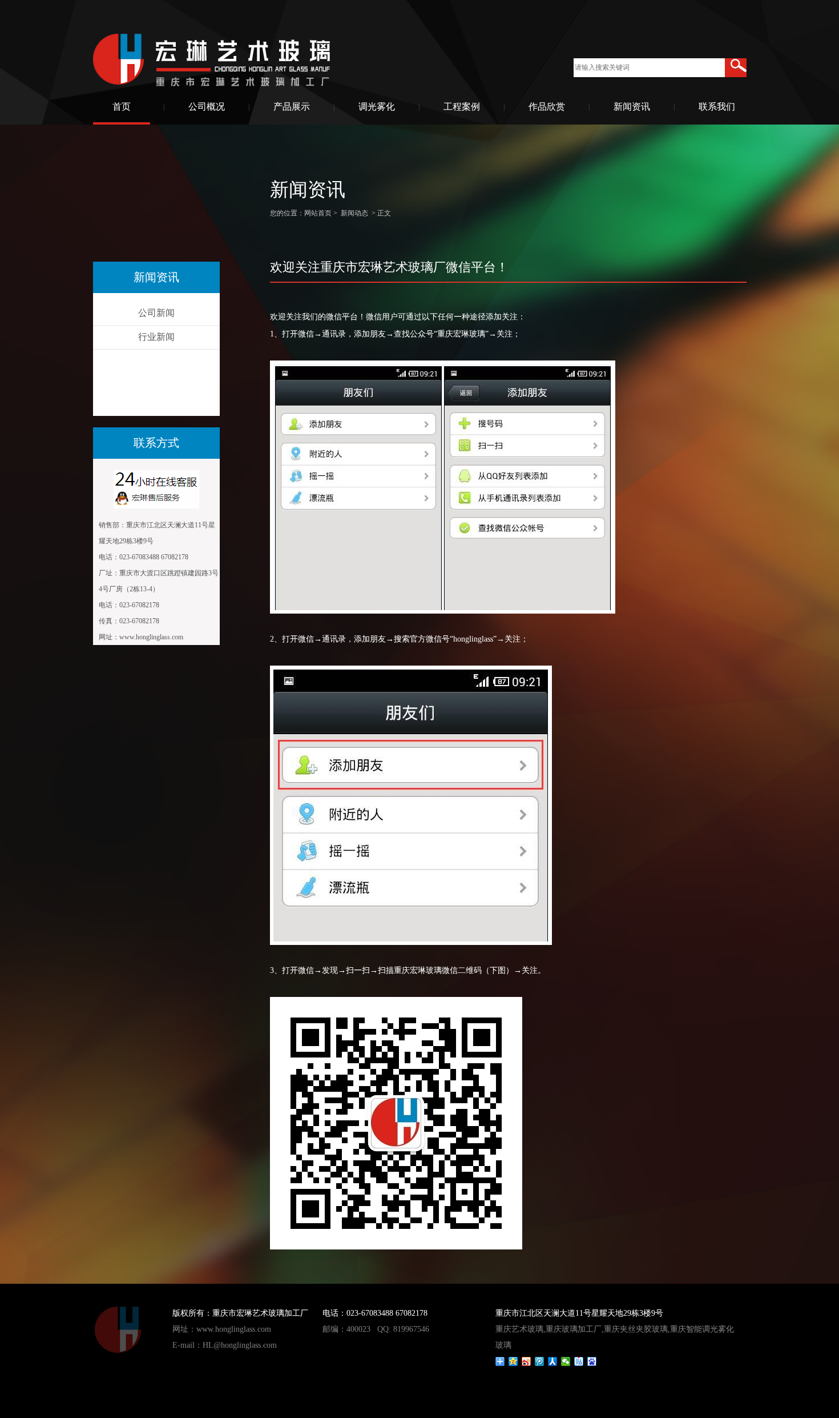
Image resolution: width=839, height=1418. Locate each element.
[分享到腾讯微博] (539, 1361)
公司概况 (206, 106)
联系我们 (717, 106)
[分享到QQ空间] (513, 1361)
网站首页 (318, 213)
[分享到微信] (566, 1361)
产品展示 (291, 106)
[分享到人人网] (553, 1361)
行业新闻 (156, 337)
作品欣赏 (547, 106)
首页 (121, 106)
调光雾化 (376, 106)
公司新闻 (156, 313)
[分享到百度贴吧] (579, 1361)
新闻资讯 (632, 106)
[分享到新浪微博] (526, 1361)
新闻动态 (354, 213)
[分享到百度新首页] (592, 1361)
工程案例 (461, 106)
